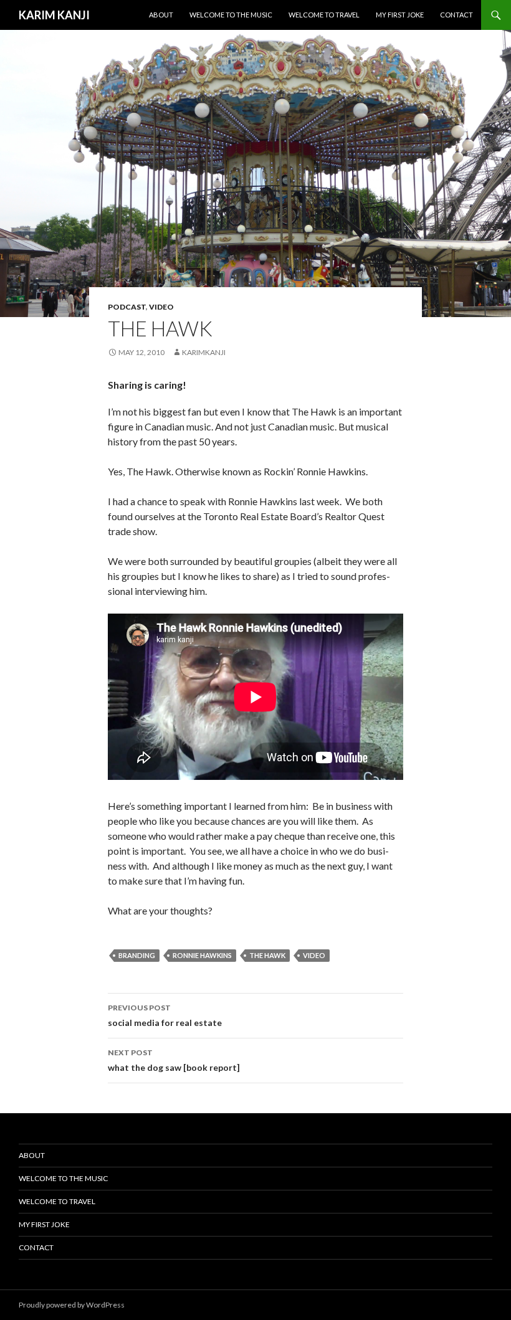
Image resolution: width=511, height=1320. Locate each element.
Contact (456, 15)
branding (136, 955)
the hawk (267, 955)
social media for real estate (165, 1015)
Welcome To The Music (230, 15)
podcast (127, 306)
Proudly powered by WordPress (72, 1304)
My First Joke (400, 15)
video (161, 306)
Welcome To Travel (324, 15)
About (161, 15)
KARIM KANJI (54, 15)
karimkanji (204, 352)
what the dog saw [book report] (174, 1060)
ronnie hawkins (202, 955)
